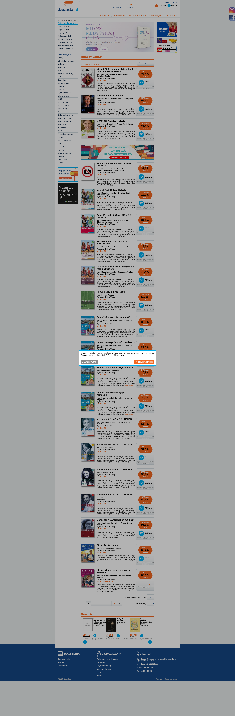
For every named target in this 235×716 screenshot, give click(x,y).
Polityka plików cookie (115, 355)
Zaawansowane (89, 362)
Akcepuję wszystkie (144, 362)
